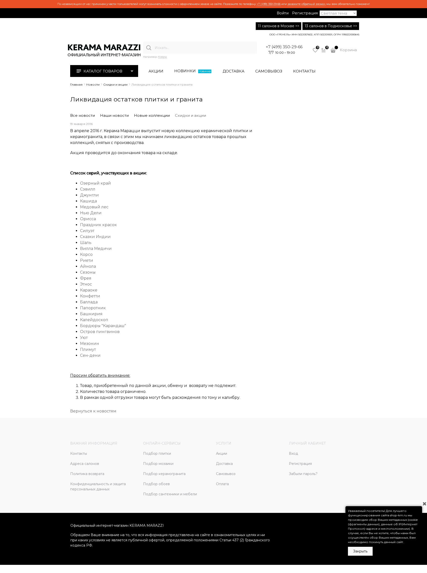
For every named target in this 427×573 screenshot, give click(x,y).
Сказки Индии (95, 236)
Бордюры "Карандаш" (103, 325)
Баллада (89, 302)
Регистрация (305, 13)
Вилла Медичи (96, 248)
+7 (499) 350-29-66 (268, 4)
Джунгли (89, 195)
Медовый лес (94, 207)
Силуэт (87, 230)
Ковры (162, 56)
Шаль (85, 242)
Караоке (88, 290)
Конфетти (90, 296)
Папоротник (93, 308)
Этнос (86, 284)
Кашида (88, 201)
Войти (283, 13)
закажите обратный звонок (306, 4)
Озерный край (95, 183)
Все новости (82, 115)
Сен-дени (90, 355)
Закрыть (360, 551)
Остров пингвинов (100, 331)
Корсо (86, 254)
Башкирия (91, 313)
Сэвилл (87, 189)
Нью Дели (91, 213)
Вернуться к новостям (93, 411)
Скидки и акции (190, 115)
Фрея (85, 278)
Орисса (88, 218)
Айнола (88, 266)
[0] (315, 52)
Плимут (88, 349)
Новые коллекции (152, 115)
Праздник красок (98, 224)
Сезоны (88, 272)
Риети (86, 260)
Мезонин (89, 343)
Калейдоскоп (94, 319)
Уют (84, 337)
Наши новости (114, 115)
